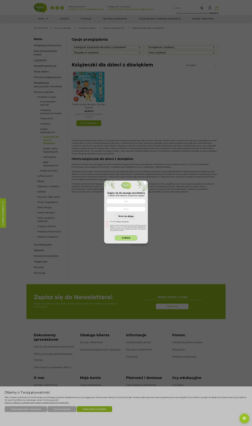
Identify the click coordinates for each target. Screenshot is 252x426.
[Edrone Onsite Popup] (126, 213)
